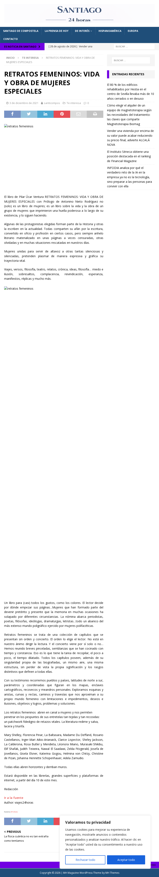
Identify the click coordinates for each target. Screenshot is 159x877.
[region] (105, 842)
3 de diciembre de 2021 (24, 103)
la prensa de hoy (57, 31)
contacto (10, 39)
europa (133, 31)
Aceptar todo (126, 860)
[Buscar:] (134, 46)
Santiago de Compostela (20, 31)
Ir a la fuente (13, 798)
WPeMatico (14, 812)
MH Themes (112, 873)
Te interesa (74, 103)
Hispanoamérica (110, 31)
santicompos (52, 103)
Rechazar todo (85, 860)
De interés (82, 31)
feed (153, 864)
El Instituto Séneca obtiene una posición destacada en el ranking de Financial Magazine (129, 156)
